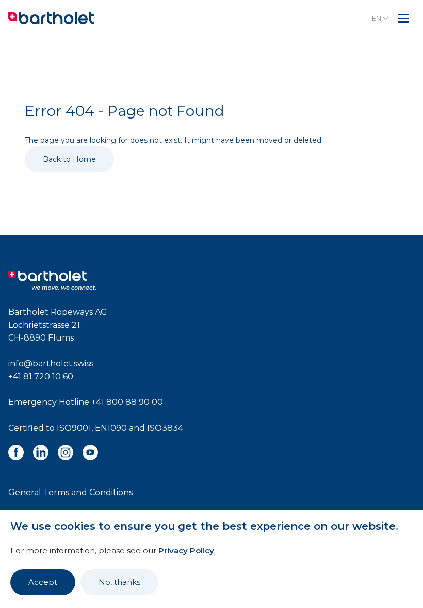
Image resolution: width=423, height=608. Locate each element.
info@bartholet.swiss (50, 363)
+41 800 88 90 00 (127, 402)
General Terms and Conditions (70, 492)
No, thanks (119, 582)
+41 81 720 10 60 (40, 376)
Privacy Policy (186, 550)
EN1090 (111, 428)
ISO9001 (74, 428)
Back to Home (69, 159)
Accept (42, 582)
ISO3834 (165, 428)
